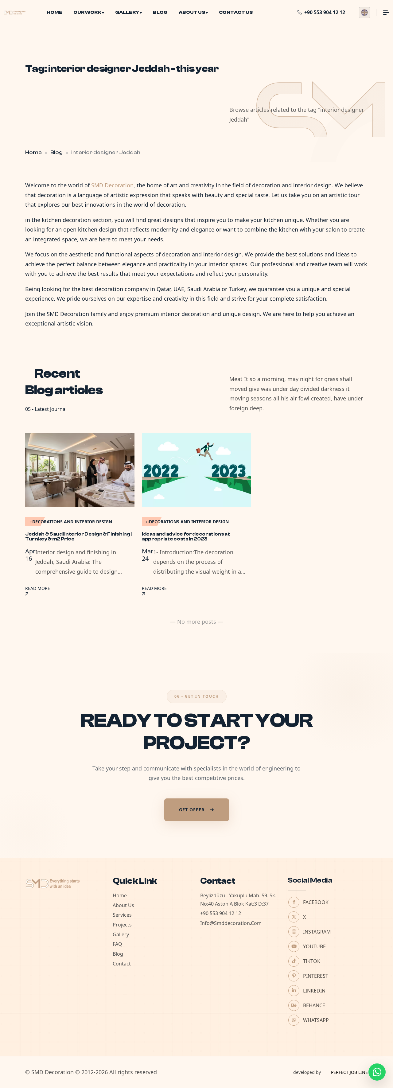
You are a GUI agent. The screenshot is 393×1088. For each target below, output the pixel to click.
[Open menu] (382, 12)
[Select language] (364, 12)
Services (122, 914)
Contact (122, 963)
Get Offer (191, 810)
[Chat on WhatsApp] (377, 1072)
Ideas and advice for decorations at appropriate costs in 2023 (186, 536)
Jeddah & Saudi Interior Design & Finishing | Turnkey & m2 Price (78, 536)
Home (54, 12)
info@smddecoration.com (231, 923)
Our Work (87, 12)
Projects (122, 924)
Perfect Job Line (349, 1072)
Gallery (127, 12)
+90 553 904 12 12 (220, 913)
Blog (160, 12)
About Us (192, 12)
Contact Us (236, 12)
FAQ (117, 944)
